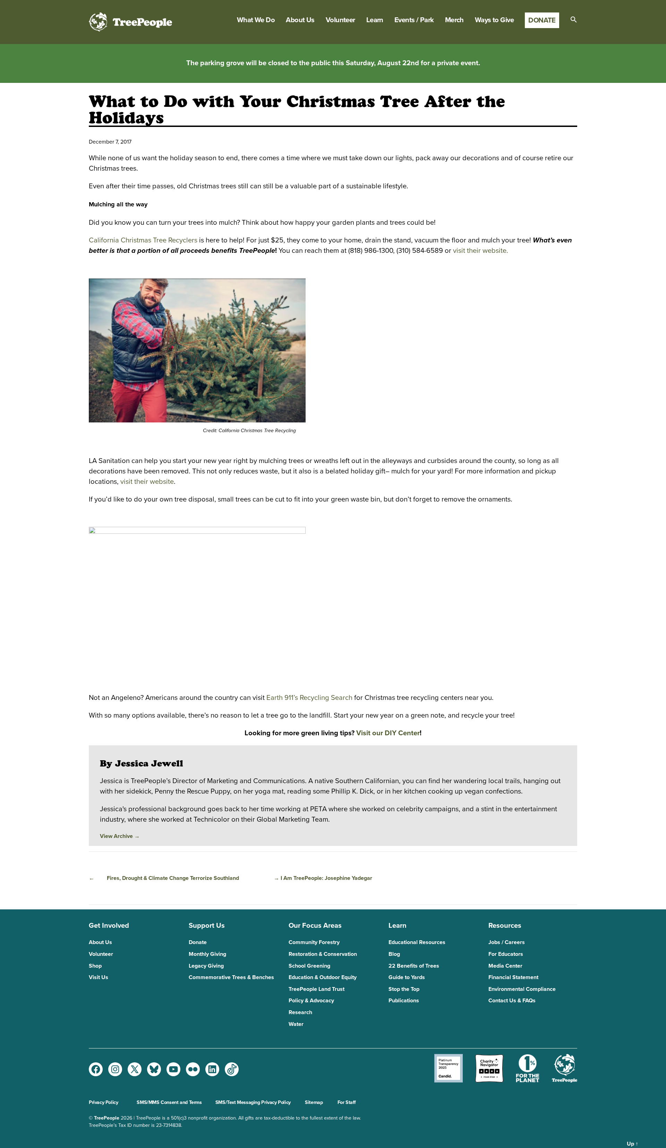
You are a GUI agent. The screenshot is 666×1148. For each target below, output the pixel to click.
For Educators (505, 954)
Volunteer (340, 20)
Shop (95, 965)
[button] (573, 19)
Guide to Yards (406, 977)
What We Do (256, 20)
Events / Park (414, 20)
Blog (394, 954)
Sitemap (314, 1102)
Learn (374, 20)
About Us (300, 20)
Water (296, 1024)
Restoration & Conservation (323, 954)
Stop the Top (403, 989)
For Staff (347, 1102)
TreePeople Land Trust (316, 989)
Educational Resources (416, 942)
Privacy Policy (103, 1102)
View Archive (120, 836)
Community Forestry (314, 942)
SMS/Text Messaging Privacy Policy (253, 1102)
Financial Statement (513, 977)
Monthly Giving (207, 954)
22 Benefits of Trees (413, 965)
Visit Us (98, 977)
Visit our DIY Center (388, 733)
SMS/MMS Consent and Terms (169, 1102)
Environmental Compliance (522, 989)
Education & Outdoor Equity (323, 977)
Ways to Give (494, 20)
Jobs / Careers (506, 942)
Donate (542, 20)
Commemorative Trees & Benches (231, 977)
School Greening (309, 965)
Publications (403, 1000)
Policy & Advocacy (311, 1000)
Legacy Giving (206, 965)
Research (300, 1012)
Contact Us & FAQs (512, 1000)
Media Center (505, 965)
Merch (454, 20)
